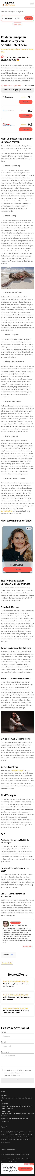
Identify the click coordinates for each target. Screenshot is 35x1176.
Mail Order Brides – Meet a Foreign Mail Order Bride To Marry (17, 1115)
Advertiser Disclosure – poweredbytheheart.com (16, 1098)
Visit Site (17, 569)
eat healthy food (6, 511)
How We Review (6, 1111)
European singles (17, 770)
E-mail (3, 1042)
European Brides (7, 963)
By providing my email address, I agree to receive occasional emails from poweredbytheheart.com (17, 1072)
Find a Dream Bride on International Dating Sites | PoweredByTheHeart (17, 1107)
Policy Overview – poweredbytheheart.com (14, 1118)
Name (3, 1032)
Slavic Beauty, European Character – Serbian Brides (16, 985)
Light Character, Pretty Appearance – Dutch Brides (17, 998)
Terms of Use (5, 1121)
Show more (17, 24)
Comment (5, 1052)
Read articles (27, 946)
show (12, 954)
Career (3, 1101)
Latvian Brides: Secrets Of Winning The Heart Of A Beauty (16, 1011)
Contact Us (4, 1103)
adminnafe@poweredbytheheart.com (17, 1154)
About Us (4, 1095)
